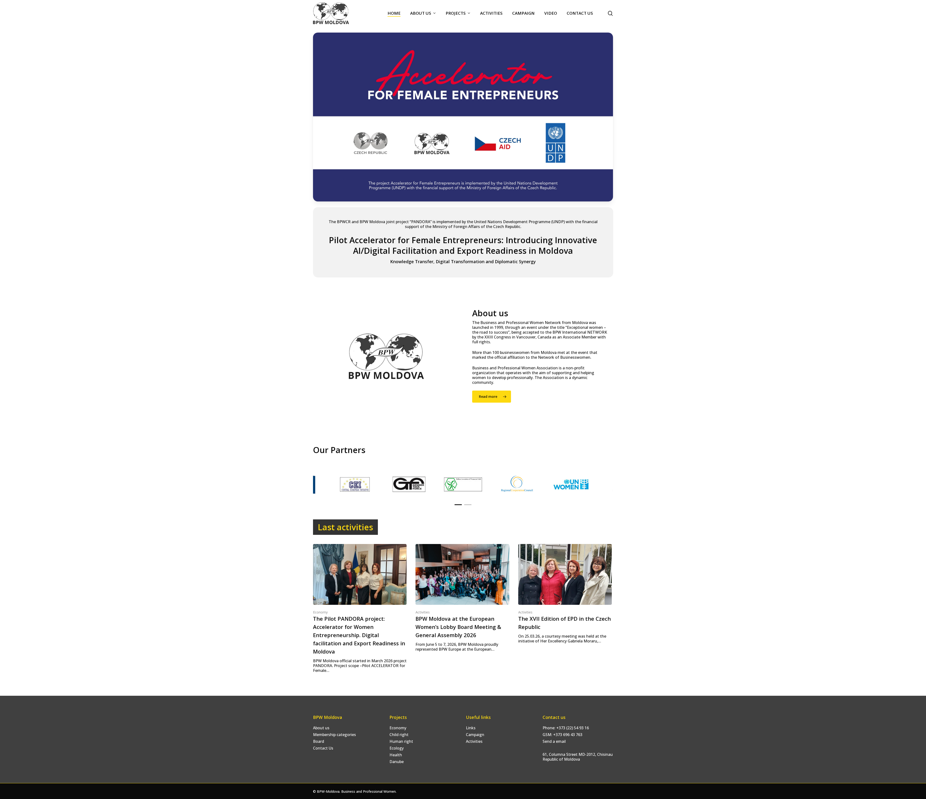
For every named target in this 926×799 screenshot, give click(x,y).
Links (471, 727)
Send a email (554, 741)
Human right (401, 741)
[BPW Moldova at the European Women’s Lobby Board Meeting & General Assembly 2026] (462, 598)
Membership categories (334, 734)
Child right (399, 734)
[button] (491, 397)
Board (318, 741)
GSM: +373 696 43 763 (562, 734)
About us (321, 727)
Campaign (475, 734)
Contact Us (323, 748)
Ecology (396, 748)
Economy (320, 612)
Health (395, 754)
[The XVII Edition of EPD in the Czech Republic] (565, 593)
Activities (422, 612)
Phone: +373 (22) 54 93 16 (566, 727)
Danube (396, 761)
